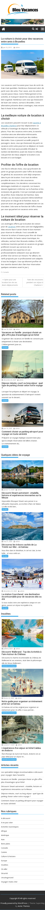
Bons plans (5, 843)
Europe (4, 860)
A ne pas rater (7, 822)
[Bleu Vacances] (3, 29)
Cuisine (4, 852)
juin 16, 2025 (7, 428)
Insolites (4, 865)
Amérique (5, 835)
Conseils (6, 272)
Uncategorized (7, 877)
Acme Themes (24, 906)
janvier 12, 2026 (8, 490)
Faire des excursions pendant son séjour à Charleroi (35, 282)
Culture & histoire (8, 856)
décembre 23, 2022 (10, 591)
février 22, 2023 (8, 698)
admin (17, 47)
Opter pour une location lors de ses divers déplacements (10, 282)
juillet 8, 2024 (7, 649)
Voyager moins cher (9, 881)
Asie (3, 839)
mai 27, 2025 (7, 541)
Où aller (5, 509)
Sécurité (4, 873)
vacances (12, 226)
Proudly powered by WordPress (13, 903)
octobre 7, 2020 (8, 745)
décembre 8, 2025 (9, 380)
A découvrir (5, 818)
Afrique (4, 831)
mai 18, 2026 (7, 329)
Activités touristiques (9, 666)
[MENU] (42, 29)
